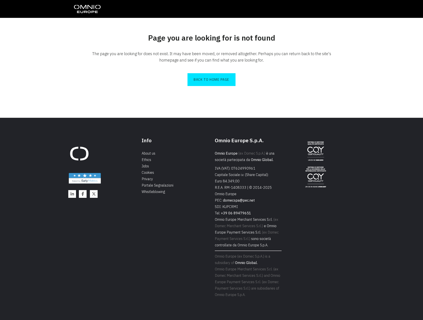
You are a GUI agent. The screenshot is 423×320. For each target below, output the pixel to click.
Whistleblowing (153, 191)
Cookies (148, 172)
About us (148, 153)
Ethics (146, 159)
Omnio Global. (262, 159)
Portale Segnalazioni (157, 185)
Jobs (145, 166)
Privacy (147, 179)
